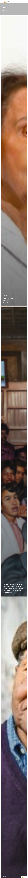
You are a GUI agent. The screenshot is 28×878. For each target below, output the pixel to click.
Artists (11, 295)
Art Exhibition (6, 295)
